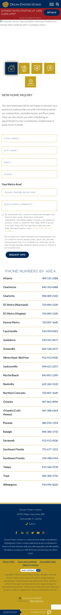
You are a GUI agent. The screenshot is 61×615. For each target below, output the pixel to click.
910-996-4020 (50, 484)
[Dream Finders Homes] (21, 4)
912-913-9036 (50, 357)
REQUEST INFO (17, 254)
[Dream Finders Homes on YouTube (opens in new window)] (38, 533)
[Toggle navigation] (51, 4)
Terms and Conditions (27, 561)
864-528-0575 (50, 348)
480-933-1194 (50, 422)
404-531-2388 (50, 278)
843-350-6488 (50, 287)
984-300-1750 (50, 431)
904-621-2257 (50, 366)
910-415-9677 (50, 340)
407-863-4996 (50, 401)
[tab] (11, 68)
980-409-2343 (50, 295)
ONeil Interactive (36, 601)
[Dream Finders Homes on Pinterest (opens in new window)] (43, 533)
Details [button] (51, 12)
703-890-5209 (50, 304)
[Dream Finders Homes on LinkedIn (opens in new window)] (22, 533)
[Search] (57, 4)
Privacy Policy (38, 228)
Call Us (32, 523)
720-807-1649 (50, 322)
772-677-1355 (50, 449)
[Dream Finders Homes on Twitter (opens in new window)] (32, 533)
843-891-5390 (50, 375)
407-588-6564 (50, 410)
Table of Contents (30, 565)
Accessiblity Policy (48, 561)
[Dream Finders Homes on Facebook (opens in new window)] (16, 533)
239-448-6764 (50, 458)
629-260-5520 (50, 384)
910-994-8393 (50, 331)
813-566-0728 (50, 467)
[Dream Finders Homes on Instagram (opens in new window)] (27, 533)
